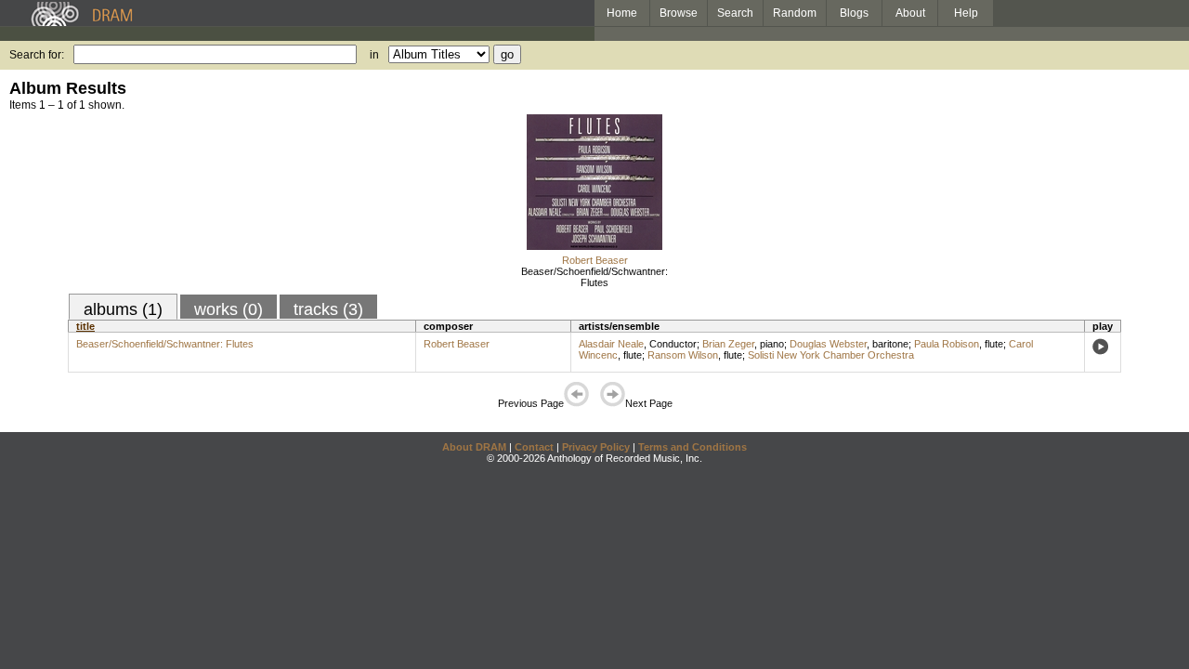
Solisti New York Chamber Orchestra (831, 355)
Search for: (36, 54)
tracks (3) (328, 309)
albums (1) (123, 309)
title (85, 326)
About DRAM (474, 447)
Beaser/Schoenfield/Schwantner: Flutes (594, 277)
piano (772, 343)
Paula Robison (946, 343)
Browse (679, 13)
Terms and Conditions (692, 447)
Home (622, 13)
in (374, 54)
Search (735, 13)
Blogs (854, 13)
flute (994, 343)
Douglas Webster (828, 343)
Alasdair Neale (611, 343)
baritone (890, 343)
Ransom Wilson (682, 355)
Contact (534, 447)
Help (966, 13)
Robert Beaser (595, 260)
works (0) (228, 309)
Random (795, 13)
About (910, 13)
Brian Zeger (728, 343)
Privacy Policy (596, 447)
